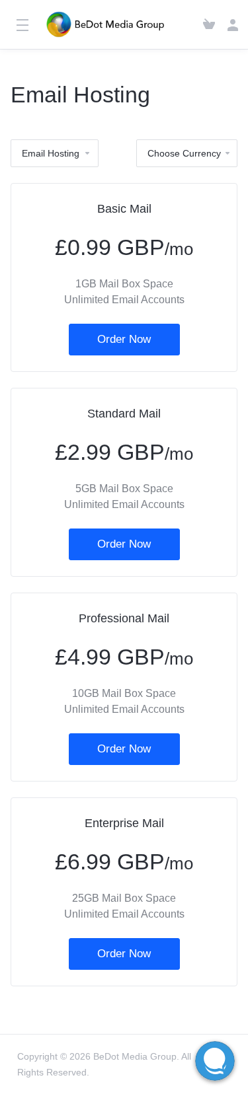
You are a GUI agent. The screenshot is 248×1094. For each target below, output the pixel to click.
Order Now (124, 339)
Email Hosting (50, 153)
